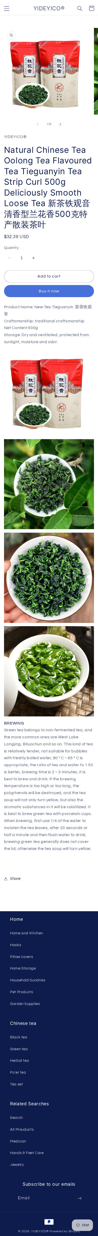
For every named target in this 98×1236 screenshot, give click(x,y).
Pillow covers (21, 957)
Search (16, 1118)
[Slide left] (37, 124)
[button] (6, 8)
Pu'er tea (18, 1072)
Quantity (11, 248)
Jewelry (17, 1165)
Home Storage (23, 968)
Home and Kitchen (26, 933)
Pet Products (21, 992)
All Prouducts (22, 1129)
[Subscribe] (79, 1198)
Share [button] (15, 879)
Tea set (16, 1084)
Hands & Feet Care (27, 1153)
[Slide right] (60, 124)
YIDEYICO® (40, 1231)
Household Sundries (27, 980)
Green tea (19, 1049)
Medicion (18, 1141)
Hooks (15, 945)
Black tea (18, 1037)
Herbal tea (19, 1061)
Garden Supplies (25, 1004)
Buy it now (49, 291)
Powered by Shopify (65, 1231)
